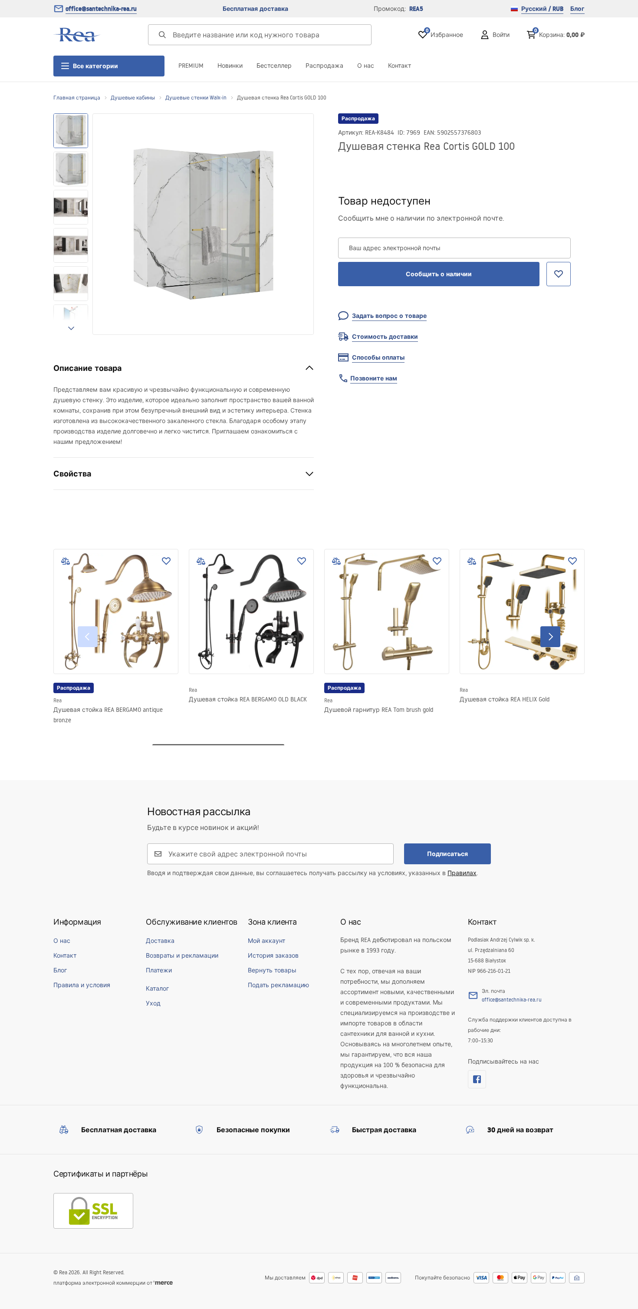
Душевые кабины (133, 97)
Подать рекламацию (278, 985)
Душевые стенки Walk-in (196, 97)
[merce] (163, 1282)
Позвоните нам (373, 378)
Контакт (399, 65)
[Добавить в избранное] (166, 561)
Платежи (159, 970)
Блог (577, 8)
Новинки (230, 65)
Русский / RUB (542, 8)
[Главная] (77, 35)
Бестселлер (274, 65)
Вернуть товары (272, 970)
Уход (153, 1003)
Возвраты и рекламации (182, 955)
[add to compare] (65, 561)
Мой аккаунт (266, 941)
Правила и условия (81, 985)
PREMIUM (191, 65)
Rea (57, 700)
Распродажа (324, 65)
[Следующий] (550, 636)
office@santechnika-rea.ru (101, 8)
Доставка (160, 941)
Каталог (157, 988)
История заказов (273, 955)
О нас (365, 65)
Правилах (462, 873)
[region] (70, 224)
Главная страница (76, 97)
